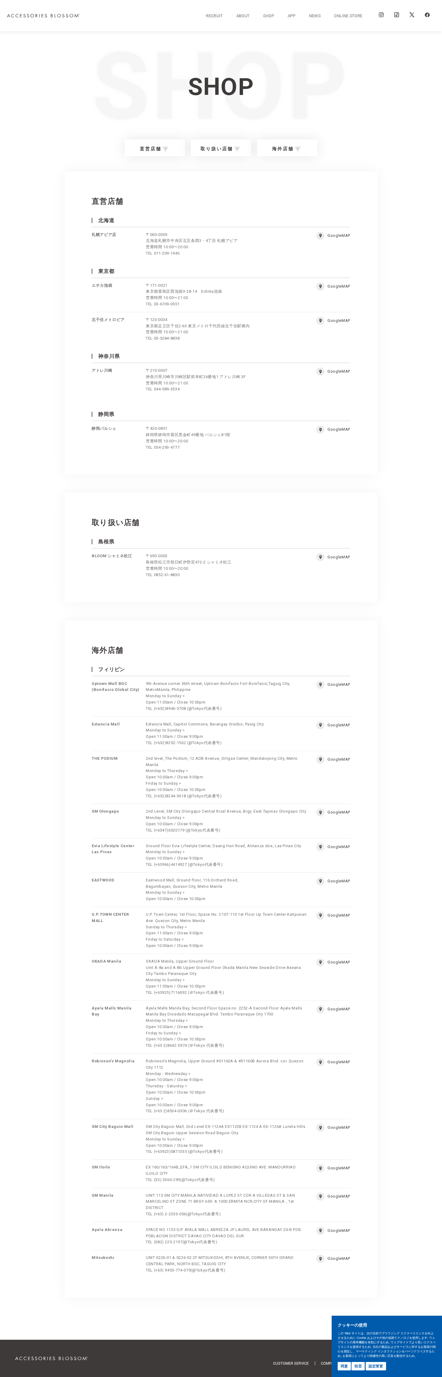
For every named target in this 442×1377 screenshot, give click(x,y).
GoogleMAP (338, 235)
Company (330, 1363)
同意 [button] (344, 1366)
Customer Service (291, 1363)
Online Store (348, 16)
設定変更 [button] (376, 1366)
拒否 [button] (358, 1366)
